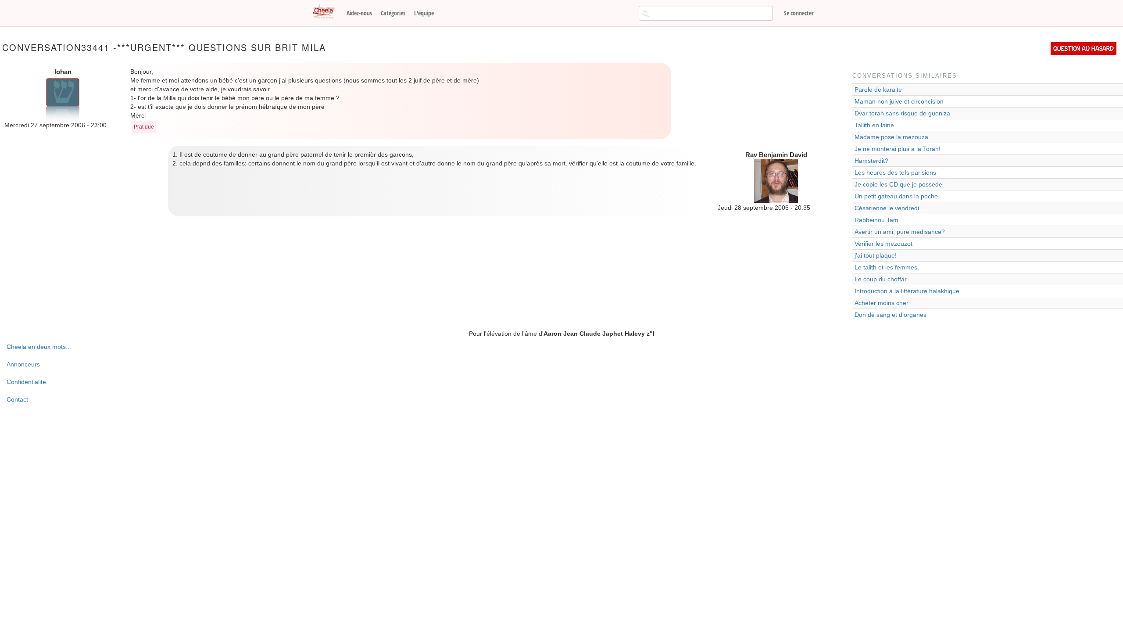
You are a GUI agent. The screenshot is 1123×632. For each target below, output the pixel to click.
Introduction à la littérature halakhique (907, 290)
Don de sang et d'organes (890, 314)
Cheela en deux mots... (39, 346)
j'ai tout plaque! (876, 255)
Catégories (393, 13)
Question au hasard (1083, 48)
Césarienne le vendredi (887, 208)
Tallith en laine (874, 125)
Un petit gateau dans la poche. (897, 196)
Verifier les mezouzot (883, 243)
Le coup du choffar (881, 279)
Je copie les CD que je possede (898, 184)
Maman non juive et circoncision (899, 101)
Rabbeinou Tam (876, 219)
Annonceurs (23, 364)
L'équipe (424, 13)
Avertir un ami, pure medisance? (900, 231)
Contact (17, 399)
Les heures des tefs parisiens (895, 172)
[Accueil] (326, 12)
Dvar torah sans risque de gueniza (902, 113)
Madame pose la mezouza (891, 136)
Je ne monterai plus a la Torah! (898, 148)
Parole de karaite (878, 89)
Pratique (144, 127)
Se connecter (799, 13)
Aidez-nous (359, 13)
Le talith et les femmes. (887, 267)
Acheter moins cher (881, 302)
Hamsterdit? (871, 160)
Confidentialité (26, 381)
